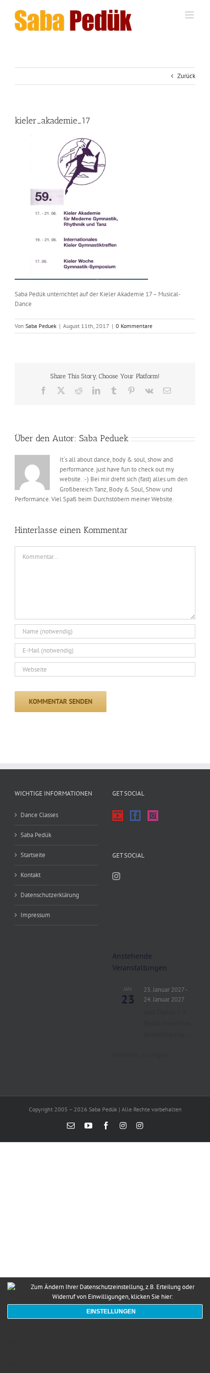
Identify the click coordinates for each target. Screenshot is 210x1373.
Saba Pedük (36, 835)
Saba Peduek (41, 325)
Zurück (186, 76)
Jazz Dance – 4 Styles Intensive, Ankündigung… (168, 1022)
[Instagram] (152, 815)
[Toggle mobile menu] (190, 15)
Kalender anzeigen (140, 1054)
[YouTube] (117, 815)
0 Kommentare (134, 325)
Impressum (35, 915)
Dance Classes (39, 815)
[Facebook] (135, 815)
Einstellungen (111, 1311)
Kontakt (31, 875)
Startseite (33, 855)
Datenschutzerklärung (50, 895)
